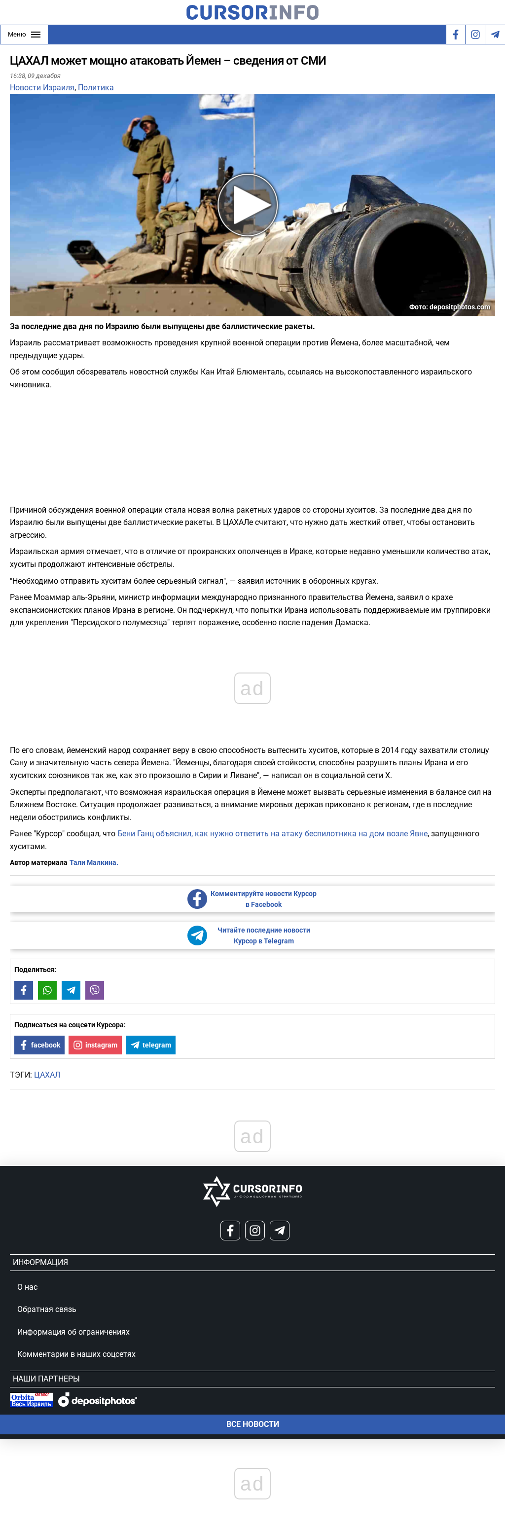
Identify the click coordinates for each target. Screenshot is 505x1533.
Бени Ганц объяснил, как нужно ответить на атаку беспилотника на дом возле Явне (272, 833)
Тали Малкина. (94, 862)
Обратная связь (46, 1309)
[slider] (56, 312)
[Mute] (31, 310)
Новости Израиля (42, 87)
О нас (27, 1287)
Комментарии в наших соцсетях (76, 1354)
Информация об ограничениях (73, 1332)
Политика (96, 87)
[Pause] (18, 310)
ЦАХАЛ (47, 1075)
